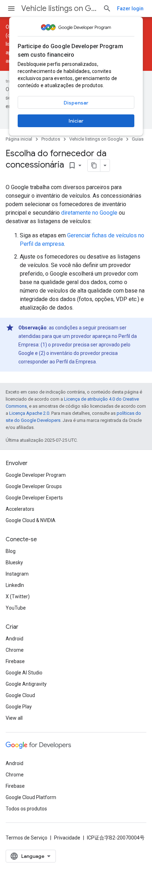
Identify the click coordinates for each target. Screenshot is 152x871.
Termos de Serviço (26, 838)
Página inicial (19, 139)
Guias (138, 139)
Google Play (19, 706)
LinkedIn (15, 585)
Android (14, 638)
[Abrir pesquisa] (107, 8)
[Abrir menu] (11, 8)
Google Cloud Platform (31, 797)
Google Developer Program (36, 475)
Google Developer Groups (34, 486)
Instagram (17, 574)
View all (14, 718)
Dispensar (76, 103)
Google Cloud (20, 695)
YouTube (16, 608)
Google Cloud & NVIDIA (30, 520)
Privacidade (67, 838)
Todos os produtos (26, 808)
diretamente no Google (89, 212)
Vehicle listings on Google (59, 8)
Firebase (15, 661)
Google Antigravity (26, 684)
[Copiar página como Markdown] (94, 165)
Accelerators (20, 509)
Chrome (15, 650)
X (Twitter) (18, 596)
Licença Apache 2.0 (29, 413)
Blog (11, 551)
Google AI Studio (24, 672)
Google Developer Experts (34, 497)
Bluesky (14, 562)
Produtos (50, 139)
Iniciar (76, 121)
